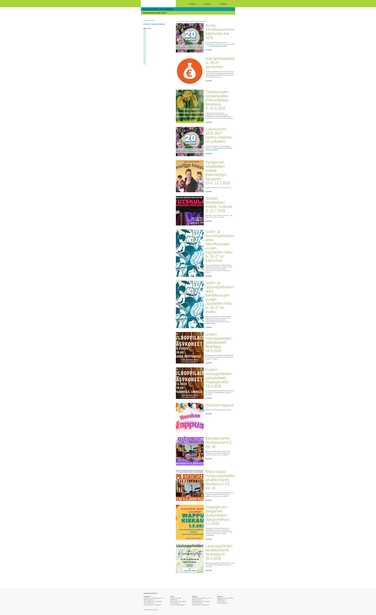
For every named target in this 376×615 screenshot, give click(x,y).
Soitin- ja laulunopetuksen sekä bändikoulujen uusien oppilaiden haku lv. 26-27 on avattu (220, 297)
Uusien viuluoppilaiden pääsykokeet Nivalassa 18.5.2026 (219, 342)
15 (195, 21)
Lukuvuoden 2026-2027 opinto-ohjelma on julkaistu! (218, 135)
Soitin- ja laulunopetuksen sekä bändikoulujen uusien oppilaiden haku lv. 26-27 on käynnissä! (220, 246)
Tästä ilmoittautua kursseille (217, 46)
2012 (144, 56)
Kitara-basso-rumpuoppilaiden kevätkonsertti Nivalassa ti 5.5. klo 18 (220, 479)
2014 (144, 52)
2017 (144, 47)
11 (189, 21)
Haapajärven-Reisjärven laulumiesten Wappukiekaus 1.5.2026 (218, 515)
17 (199, 21)
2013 (144, 54)
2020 (144, 41)
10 (187, 21)
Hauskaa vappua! (220, 404)
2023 (144, 36)
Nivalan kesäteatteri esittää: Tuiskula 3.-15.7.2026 (219, 204)
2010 (144, 60)
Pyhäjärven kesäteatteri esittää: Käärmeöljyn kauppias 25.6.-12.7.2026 (218, 172)
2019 (144, 43)
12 (190, 21)
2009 (144, 62)
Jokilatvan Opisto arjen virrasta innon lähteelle (158, 4)
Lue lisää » (209, 49)
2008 (144, 64)
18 (200, 21)
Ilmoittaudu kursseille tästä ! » (155, 13)
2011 (144, 58)
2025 (144, 32)
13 (192, 21)
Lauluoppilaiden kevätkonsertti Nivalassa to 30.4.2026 (219, 552)
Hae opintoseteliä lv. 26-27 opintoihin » (158, 9)
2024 (144, 34)
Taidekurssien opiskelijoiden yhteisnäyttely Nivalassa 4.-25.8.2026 (217, 100)
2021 (144, 39)
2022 (144, 38)
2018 (144, 45)
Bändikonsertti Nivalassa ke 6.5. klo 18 (219, 442)
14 (194, 21)
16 (197, 21)
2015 (144, 51)
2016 (144, 49)
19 (202, 21)
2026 (144, 30)
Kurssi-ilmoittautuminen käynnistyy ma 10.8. (220, 31)
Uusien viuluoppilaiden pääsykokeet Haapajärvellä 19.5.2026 (219, 377)
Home (180, 4)
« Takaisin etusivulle (149, 20)
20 (204, 21)
